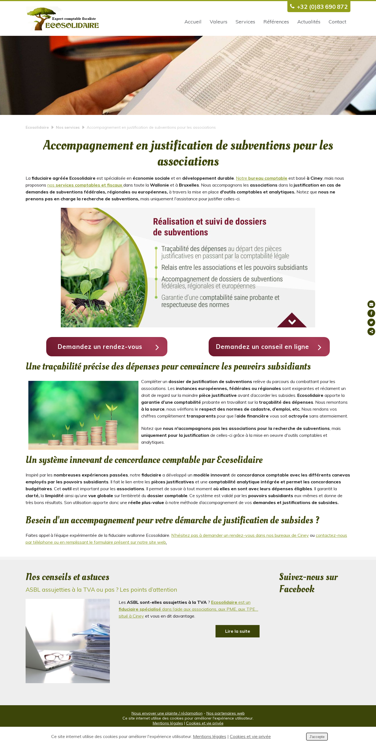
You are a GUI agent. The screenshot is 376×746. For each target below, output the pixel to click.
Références (276, 21)
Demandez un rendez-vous (100, 347)
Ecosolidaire (37, 127)
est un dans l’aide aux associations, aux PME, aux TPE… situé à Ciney (188, 609)
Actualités (308, 21)
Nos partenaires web (225, 713)
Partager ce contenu (371, 331)
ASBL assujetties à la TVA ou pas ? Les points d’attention (101, 589)
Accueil (192, 21)
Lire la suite (237, 631)
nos (84, 185)
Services (245, 21)
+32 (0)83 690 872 (322, 6)
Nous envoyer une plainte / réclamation (167, 713)
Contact (337, 21)
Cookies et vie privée (205, 723)
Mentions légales (168, 723)
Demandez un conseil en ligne (262, 347)
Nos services (68, 127)
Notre (261, 178)
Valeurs (218, 21)
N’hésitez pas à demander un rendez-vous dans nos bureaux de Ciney (240, 535)
